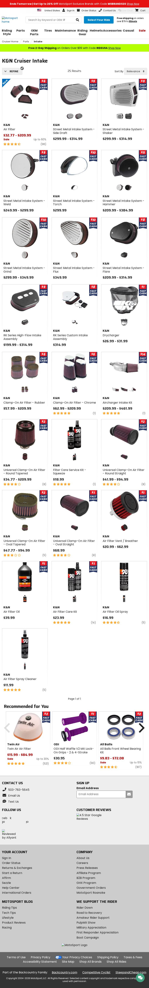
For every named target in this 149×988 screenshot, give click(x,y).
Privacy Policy (40, 957)
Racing (7, 927)
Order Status (11, 863)
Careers (82, 863)
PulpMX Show (85, 922)
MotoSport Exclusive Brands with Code (74, 4)
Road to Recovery (89, 913)
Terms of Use (16, 957)
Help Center (10, 888)
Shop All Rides (116, 962)
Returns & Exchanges (17, 868)
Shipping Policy (107, 957)
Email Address (87, 788)
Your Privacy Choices (77, 957)
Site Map (68, 962)
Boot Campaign (87, 937)
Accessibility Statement (40, 962)
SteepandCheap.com (131, 972)
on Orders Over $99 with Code (74, 48)
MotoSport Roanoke (90, 893)
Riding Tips (9, 908)
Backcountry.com (64, 972)
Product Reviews (14, 922)
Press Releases (87, 868)
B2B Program (85, 878)
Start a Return (12, 873)
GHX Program (86, 883)
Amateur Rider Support (93, 918)
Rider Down (84, 908)
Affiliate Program (88, 873)
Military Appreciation (91, 927)
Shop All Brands (90, 962)
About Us (82, 858)
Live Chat (127, 10)
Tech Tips (9, 913)
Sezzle (6, 883)
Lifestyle (8, 918)
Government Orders (91, 888)
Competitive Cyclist (96, 972)
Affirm (6, 878)
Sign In (6, 858)
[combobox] (135, 71)
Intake (38, 41)
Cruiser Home (10, 41)
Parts (26, 41)
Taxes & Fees (133, 957)
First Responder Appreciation (97, 932)
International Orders (16, 893)
